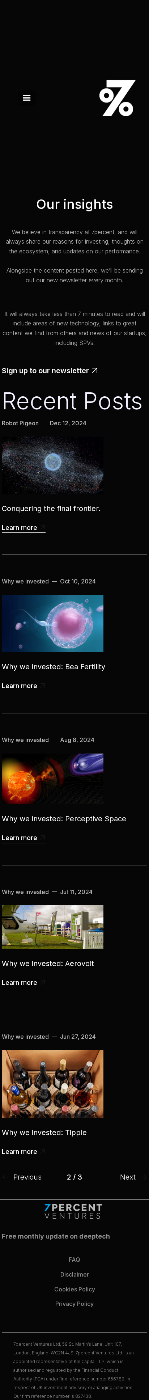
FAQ (74, 1259)
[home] (114, 98)
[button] (27, 98)
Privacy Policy (74, 1303)
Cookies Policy (74, 1289)
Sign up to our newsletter (50, 370)
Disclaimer (74, 1274)
